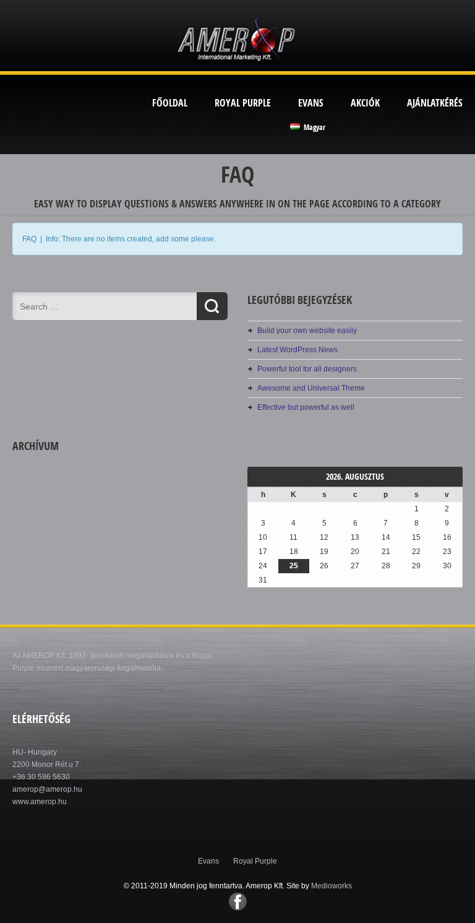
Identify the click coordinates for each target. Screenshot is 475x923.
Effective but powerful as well (305, 407)
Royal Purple (243, 103)
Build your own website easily (307, 330)
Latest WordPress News (297, 349)
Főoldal (169, 103)
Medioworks (331, 886)
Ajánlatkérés (435, 103)
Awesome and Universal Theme (311, 388)
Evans (310, 103)
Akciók (365, 103)
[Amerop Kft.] (237, 62)
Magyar (313, 127)
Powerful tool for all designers (307, 369)
